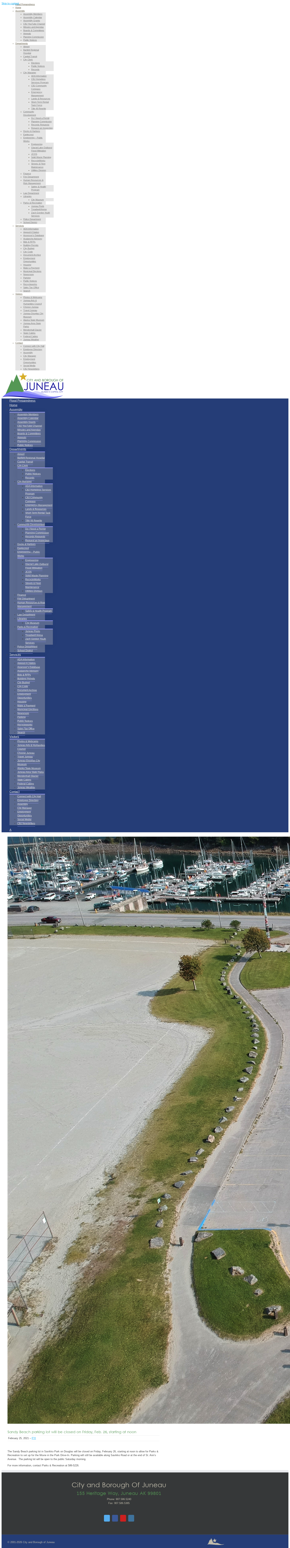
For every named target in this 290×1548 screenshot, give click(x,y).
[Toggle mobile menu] (3, 394)
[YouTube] (123, 1518)
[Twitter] (107, 1518)
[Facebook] (115, 1518)
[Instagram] (131, 1518)
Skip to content (10, 3)
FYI (34, 1438)
